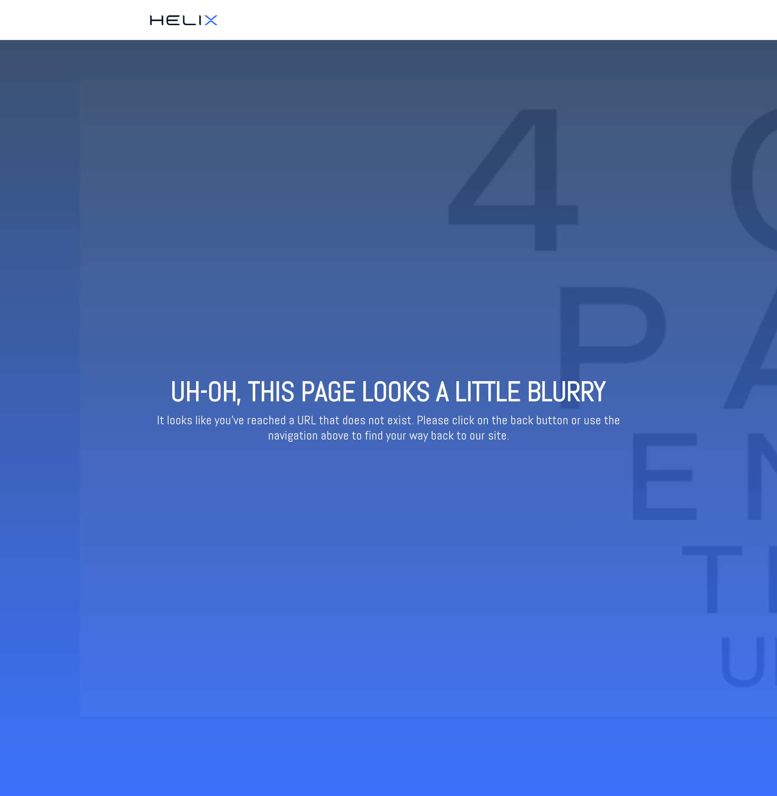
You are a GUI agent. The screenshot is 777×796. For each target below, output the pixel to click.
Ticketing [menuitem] (582, 20)
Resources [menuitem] (619, 20)
